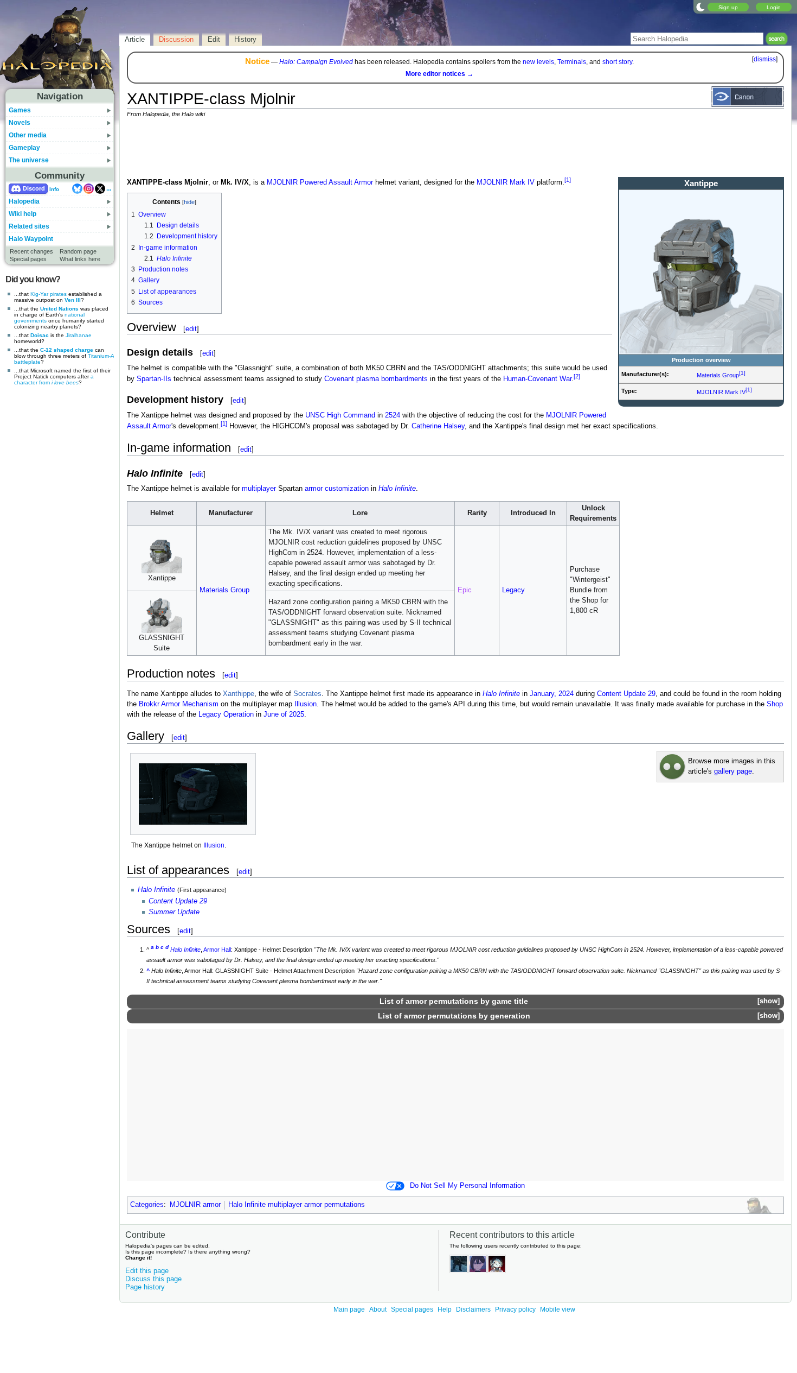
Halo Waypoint (31, 239)
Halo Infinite (397, 488)
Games (20, 110)
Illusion (305, 704)
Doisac (39, 335)
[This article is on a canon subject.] (747, 96)
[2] (577, 376)
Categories (147, 1205)
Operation (238, 714)
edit (191, 329)
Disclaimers (473, 1309)
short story (617, 62)
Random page (78, 251)
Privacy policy (515, 1309)
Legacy (513, 590)
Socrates (307, 694)
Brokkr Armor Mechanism (178, 704)
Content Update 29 (626, 694)
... (108, 188)
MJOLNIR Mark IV (721, 392)
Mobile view (557, 1309)
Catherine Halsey (438, 426)
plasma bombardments (392, 379)
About (378, 1309)
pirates (58, 294)
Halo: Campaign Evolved (316, 62)
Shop (775, 704)
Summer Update (174, 912)
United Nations (59, 309)
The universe (29, 160)
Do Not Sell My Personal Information (467, 1185)
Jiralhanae (79, 335)
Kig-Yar (39, 294)
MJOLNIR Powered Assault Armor (320, 182)
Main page (349, 1309)
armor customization (337, 488)
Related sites (29, 226)
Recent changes (31, 251)
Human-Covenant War (537, 379)
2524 (392, 415)
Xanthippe (238, 694)
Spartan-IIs (154, 379)
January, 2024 (552, 694)
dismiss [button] (765, 59)
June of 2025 (283, 714)
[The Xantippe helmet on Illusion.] (193, 794)
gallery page (733, 771)
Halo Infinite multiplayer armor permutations (296, 1205)
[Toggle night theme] (700, 6)
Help (445, 1309)
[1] (742, 373)
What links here (80, 259)
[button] (768, 1001)
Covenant (339, 379)
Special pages (28, 259)
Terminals (571, 62)
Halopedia (24, 201)
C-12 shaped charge (66, 350)
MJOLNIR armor (195, 1205)
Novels (19, 122)
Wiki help (22, 214)
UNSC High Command (340, 415)
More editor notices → (439, 74)
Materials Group (718, 375)
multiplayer (259, 488)
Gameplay (24, 147)
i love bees (65, 382)
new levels (538, 62)
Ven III (73, 300)
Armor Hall (217, 949)
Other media (28, 135)
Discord (34, 188)
